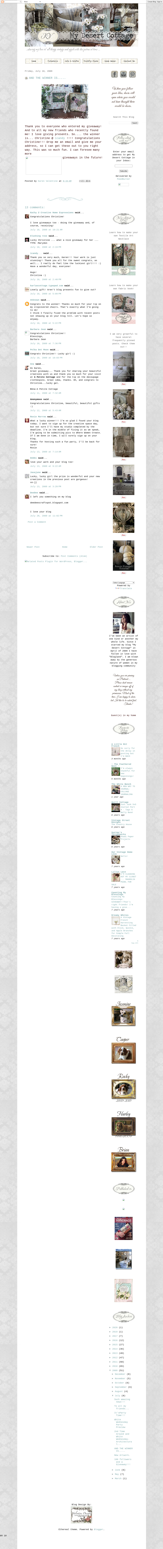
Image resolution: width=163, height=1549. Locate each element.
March (119, 1478)
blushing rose (38, 236)
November (121, 1378)
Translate (126, 588)
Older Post (96, 547)
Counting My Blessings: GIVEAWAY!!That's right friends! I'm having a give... (122, 902)
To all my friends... (121, 1407)
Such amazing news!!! (122, 1400)
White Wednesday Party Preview (121, 1423)
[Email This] (80, 181)
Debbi (33, 458)
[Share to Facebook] (87, 181)
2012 (115, 1357)
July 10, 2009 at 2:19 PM (45, 247)
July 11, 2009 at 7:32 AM (45, 393)
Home (64, 547)
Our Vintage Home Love (121, 853)
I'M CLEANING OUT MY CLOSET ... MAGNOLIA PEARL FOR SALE (123, 879)
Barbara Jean (38, 329)
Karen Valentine (48, 181)
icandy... (36, 253)
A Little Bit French (119, 745)
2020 (115, 1327)
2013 (115, 1353)
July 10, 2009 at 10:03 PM (46, 358)
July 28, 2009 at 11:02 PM (46, 516)
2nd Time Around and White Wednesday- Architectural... (123, 1437)
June (118, 1470)
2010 (115, 1366)
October (120, 1383)
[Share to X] (85, 181)
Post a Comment (37, 522)
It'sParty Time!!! (120, 1414)
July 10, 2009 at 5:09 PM (45, 294)
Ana (32, 364)
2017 (115, 1336)
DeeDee (34, 493)
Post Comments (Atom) (74, 556)
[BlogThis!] (82, 181)
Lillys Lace (118, 872)
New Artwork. (122, 1455)
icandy (59, 138)
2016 (115, 1340)
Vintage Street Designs (120, 821)
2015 (115, 1344)
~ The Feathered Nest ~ (121, 765)
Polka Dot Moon (39, 350)
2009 (115, 1370)
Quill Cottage (120, 802)
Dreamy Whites (120, 915)
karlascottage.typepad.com (46, 286)
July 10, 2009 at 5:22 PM (45, 323)
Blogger (98, 1529)
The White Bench (121, 784)
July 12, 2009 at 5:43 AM (45, 410)
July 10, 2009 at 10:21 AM (46, 230)
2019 (115, 1332)
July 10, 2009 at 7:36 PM (45, 343)
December (121, 1374)
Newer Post (33, 547)
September (121, 1387)
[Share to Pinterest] (89, 181)
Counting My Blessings (118, 893)
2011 (115, 1362)
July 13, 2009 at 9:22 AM (45, 466)
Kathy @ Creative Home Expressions (52, 212)
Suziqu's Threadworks (118, 833)
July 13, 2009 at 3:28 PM (45, 486)
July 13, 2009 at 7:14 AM (45, 452)
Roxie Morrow (38, 417)
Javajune (35, 472)
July (118, 1396)
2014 (115, 1349)
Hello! (124, 856)
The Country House (121, 824)
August (119, 1391)
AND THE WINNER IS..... (123, 1449)
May (117, 1474)
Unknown (34, 300)
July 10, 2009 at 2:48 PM (45, 279)
